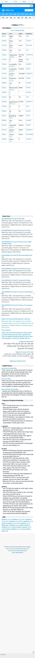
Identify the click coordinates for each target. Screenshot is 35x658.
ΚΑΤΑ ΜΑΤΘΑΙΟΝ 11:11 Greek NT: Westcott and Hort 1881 (16, 230)
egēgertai (11, 57)
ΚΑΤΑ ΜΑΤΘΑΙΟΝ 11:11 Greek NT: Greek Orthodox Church (16, 268)
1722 (3, 59)
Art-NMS (28, 92)
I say (7, 332)
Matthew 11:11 (6, 519)
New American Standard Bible (9, 368)
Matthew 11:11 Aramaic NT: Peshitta (24, 352)
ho (10, 94)
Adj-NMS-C (29, 73)
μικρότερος (5, 325)
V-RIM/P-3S (29, 54)
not (16, 334)
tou (10, 85)
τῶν (20, 325)
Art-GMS (28, 83)
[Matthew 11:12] (33, 297)
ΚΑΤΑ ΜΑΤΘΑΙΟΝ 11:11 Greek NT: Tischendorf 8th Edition (16, 280)
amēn (10, 38)
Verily (3, 332)
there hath (11, 334)
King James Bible (6, 378)
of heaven (15, 338)
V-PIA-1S (28, 40)
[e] (5, 36)
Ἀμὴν (3, 321)
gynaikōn (11, 71)
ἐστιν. (8, 327)
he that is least (28, 336)
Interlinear (27, 319)
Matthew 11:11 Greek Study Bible (10, 319)
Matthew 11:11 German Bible (20, 529)
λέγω (7, 321)
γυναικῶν (5, 323)
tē (9, 113)
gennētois (12, 66)
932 (3, 115)
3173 (3, 73)
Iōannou (11, 80)
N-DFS (28, 115)
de (9, 99)
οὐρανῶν (25, 325)
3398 (3, 101)
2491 (3, 78)
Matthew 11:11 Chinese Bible (11, 527)
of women (5, 334)
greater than (24, 338)
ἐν (23, 321)
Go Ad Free (3, 654)
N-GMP (28, 125)
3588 (3, 83)
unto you (12, 332)
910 (3, 87)
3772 (3, 125)
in (2, 338)
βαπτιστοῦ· (26, 323)
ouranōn (11, 127)
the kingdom (7, 338)
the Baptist (8, 336)
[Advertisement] (17, 179)
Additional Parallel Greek (17, 361)
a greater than (26, 334)
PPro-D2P (29, 45)
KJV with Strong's (6, 330)
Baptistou (11, 89)
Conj (27, 97)
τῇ (11, 325)
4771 (3, 45)
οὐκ (14, 321)
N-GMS (28, 78)
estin (10, 141)
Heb (27, 36)
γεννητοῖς (27, 321)
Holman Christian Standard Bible (10, 389)
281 (3, 36)
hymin (11, 47)
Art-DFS (28, 111)
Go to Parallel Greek (17, 30)
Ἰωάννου (17, 323)
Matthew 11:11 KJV (13, 523)
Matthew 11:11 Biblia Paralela (19, 525)
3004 (3, 40)
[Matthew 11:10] (2, 297)
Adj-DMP (28, 64)
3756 (3, 50)
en (9, 61)
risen (19, 334)
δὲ (32, 323)
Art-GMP (28, 120)
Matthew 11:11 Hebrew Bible (26, 341)
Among (17, 332)
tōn (10, 122)
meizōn (11, 75)
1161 (3, 97)
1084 (3, 64)
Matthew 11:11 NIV (18, 519)
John (3, 336)
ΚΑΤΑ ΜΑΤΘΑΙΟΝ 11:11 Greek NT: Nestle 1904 (13, 218)
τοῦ (21, 323)
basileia (11, 118)
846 (3, 134)
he (29, 338)
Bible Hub (5, 531)
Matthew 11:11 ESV (16, 521)
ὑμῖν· (10, 321)
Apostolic (21, 319)
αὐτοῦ (4, 327)
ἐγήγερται (18, 321)
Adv (27, 50)
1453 (3, 54)
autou (10, 136)
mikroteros (12, 103)
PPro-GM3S (29, 134)
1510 (3, 139)
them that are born (26, 332)
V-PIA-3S (28, 139)
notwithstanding (18, 336)
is (18, 338)
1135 (3, 69)
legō (10, 43)
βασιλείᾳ (16, 325)
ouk (10, 52)
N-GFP (28, 69)
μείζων (11, 323)
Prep (27, 59)
